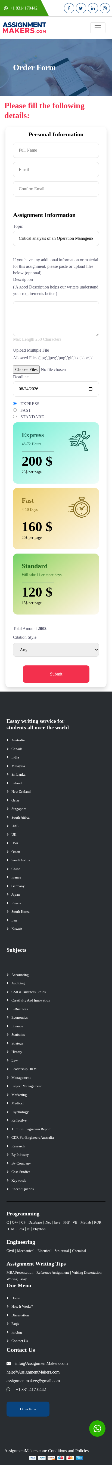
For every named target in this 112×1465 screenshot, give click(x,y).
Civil (10, 1251)
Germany (18, 886)
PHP (66, 1222)
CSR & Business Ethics (28, 992)
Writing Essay (17, 1279)
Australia (18, 740)
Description (23, 279)
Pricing (16, 1332)
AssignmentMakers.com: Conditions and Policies (46, 1450)
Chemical (79, 1251)
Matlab (85, 1222)
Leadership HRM (24, 1069)
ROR (97, 1222)
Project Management (26, 1086)
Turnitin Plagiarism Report (31, 1129)
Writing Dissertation (87, 1272)
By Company (21, 1163)
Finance (17, 1026)
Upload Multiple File (31, 350)
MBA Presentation (20, 1272)
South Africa (20, 817)
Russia (16, 903)
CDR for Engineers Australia (32, 1137)
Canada (17, 749)
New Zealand (21, 792)
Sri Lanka (18, 774)
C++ (15, 1222)
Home (15, 1298)
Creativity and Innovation (30, 1000)
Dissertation (20, 1315)
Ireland (16, 783)
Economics (19, 1017)
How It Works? (22, 1306)
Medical (17, 1103)
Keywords (18, 1180)
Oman (15, 852)
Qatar (15, 800)
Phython (39, 1229)
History (16, 1052)
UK (13, 835)
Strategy (17, 1043)
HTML (12, 1229)
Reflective (19, 1120)
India (15, 757)
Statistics (18, 1035)
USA (14, 843)
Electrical (45, 1251)
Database (35, 1222)
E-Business (19, 1009)
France (16, 877)
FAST (25, 410)
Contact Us (19, 1341)
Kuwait (16, 929)
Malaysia (18, 766)
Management (21, 1078)
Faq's (15, 1324)
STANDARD (32, 416)
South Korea (20, 912)
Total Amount (25, 628)
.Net (48, 1222)
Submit (56, 674)
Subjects (16, 950)
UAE (14, 826)
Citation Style (24, 637)
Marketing (19, 1095)
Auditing (18, 983)
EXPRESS (29, 403)
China (15, 869)
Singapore (18, 809)
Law (14, 1060)
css (22, 1229)
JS (28, 1229)
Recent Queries (22, 1189)
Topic (18, 226)
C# (23, 1222)
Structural (62, 1251)
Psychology (20, 1112)
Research (18, 1146)
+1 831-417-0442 (31, 1389)
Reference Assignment (52, 1272)
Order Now (28, 1409)
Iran (14, 920)
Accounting (20, 975)
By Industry (20, 1155)
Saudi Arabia (20, 860)
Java (57, 1222)
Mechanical (26, 1251)
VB (75, 1222)
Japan (15, 894)
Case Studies (20, 1172)
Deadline (21, 376)
